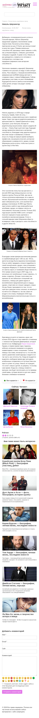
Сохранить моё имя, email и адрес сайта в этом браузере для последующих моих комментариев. (17, 686)
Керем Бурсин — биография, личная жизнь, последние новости (19, 524)
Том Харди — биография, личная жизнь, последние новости (18, 553)
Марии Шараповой (28, 344)
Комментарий (7, 655)
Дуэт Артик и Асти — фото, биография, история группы (16, 493)
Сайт (4, 648)
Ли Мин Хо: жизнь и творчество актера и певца (18, 615)
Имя (4, 635)
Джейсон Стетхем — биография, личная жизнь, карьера (18, 584)
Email (4, 641)
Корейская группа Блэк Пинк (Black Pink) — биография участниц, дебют (16, 463)
